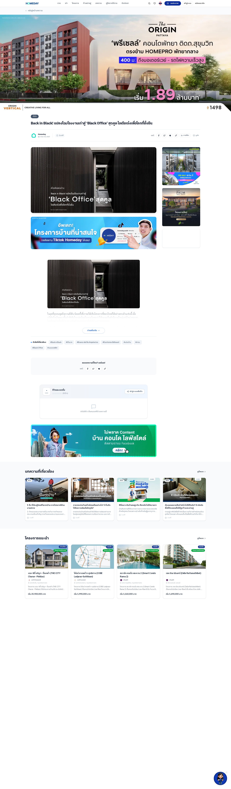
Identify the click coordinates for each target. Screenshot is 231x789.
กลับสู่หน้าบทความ (35, 10)
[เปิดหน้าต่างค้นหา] (149, 3)
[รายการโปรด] (154, 3)
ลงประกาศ (174, 3)
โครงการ (75, 3)
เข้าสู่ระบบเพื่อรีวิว (136, 391)
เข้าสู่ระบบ (187, 3)
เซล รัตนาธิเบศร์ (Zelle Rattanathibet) (183, 573)
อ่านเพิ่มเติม (92, 330)
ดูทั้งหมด (200, 471)
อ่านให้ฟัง (186, 135)
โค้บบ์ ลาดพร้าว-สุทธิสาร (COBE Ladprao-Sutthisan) (88, 575)
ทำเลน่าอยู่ (87, 3)
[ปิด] (226, 772)
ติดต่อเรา (125, 3)
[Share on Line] (170, 135)
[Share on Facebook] (158, 135)
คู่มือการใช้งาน (111, 3)
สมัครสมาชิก (200, 3)
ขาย (59, 3)
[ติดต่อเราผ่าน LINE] (220, 778)
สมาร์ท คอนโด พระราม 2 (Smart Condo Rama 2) (138, 575)
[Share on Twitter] (164, 135)
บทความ (98, 3)
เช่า (66, 3)
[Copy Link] (176, 135)
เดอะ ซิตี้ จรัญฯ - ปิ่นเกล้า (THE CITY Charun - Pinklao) (44, 575)
